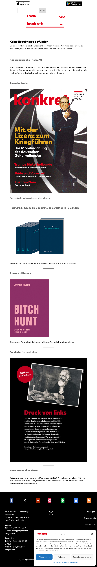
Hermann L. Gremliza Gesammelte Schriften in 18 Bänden (44, 208)
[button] (92, 534)
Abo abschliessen (20, 273)
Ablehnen (62, 557)
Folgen (18, 500)
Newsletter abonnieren (24, 470)
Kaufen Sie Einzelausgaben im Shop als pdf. (30, 198)
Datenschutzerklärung (61, 562)
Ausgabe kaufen (19, 83)
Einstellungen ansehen (82, 557)
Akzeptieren (44, 557)
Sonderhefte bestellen (23, 352)
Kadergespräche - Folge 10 (26, 60)
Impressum (74, 562)
